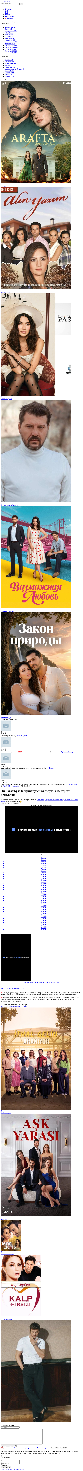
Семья (67, 800)
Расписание (10, 16)
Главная (9, 9)
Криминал (10, 40)
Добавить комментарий (9, 1446)
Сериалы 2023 (11, 47)
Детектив (9, 33)
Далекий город (68, 752)
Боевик (9, 34)
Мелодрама (10, 27)
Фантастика (10, 44)
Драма (8, 29)
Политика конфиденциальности (25, 1448)
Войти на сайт (6, 1467)
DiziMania (9, 73)
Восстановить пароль (17, 1469)
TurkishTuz (9, 76)
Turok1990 (9, 71)
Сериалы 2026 (11, 53)
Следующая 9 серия (52, 982)
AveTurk (9, 65)
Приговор (40, 800)
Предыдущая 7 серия (31, 982)
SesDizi (9, 60)
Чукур (62, 800)
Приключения (11, 42)
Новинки (9, 18)
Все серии (41, 982)
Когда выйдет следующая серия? (12, 988)
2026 (6, 13)
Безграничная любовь (52, 800)
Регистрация (5, 1469)
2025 (6, 11)
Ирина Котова (11, 63)
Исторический (11, 31)
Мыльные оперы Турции (14, 69)
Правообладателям (43, 1448)
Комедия (9, 38)
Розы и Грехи (22, 736)
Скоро (8, 15)
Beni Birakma (10, 62)
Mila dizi (9, 74)
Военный (9, 36)
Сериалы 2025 (11, 51)
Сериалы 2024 (11, 49)
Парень (51, 768)
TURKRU (5, 2)
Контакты (8, 1448)
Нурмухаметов (10, 67)
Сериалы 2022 (11, 45)
